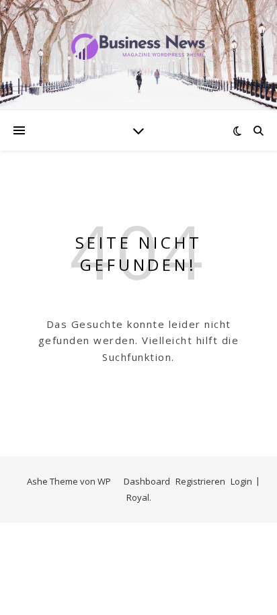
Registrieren (200, 481)
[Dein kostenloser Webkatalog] (138, 47)
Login (241, 481)
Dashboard (147, 481)
